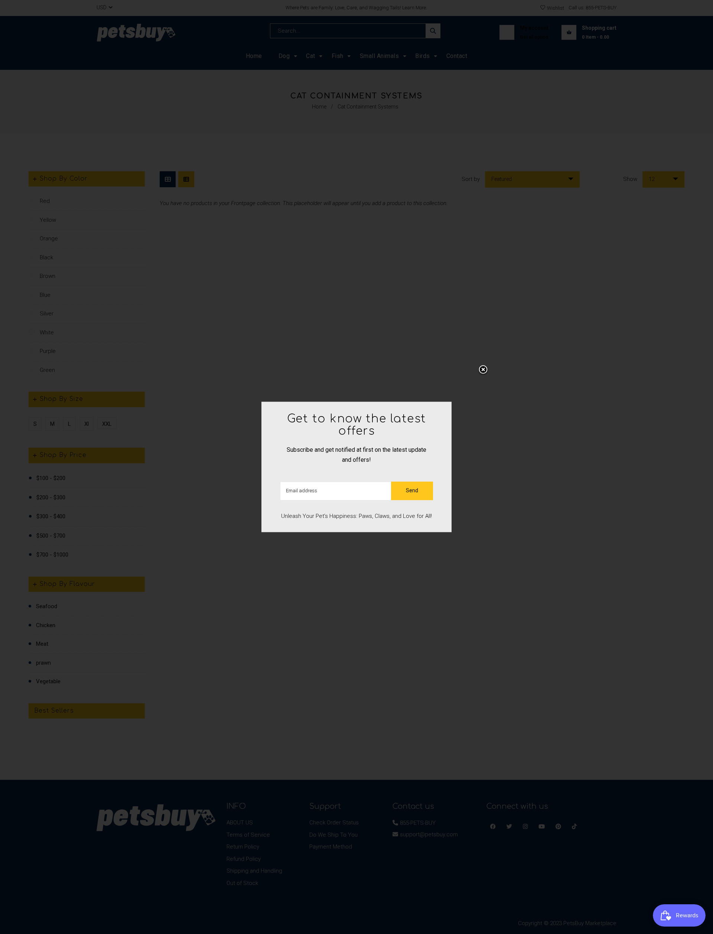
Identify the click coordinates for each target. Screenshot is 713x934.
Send (412, 491)
